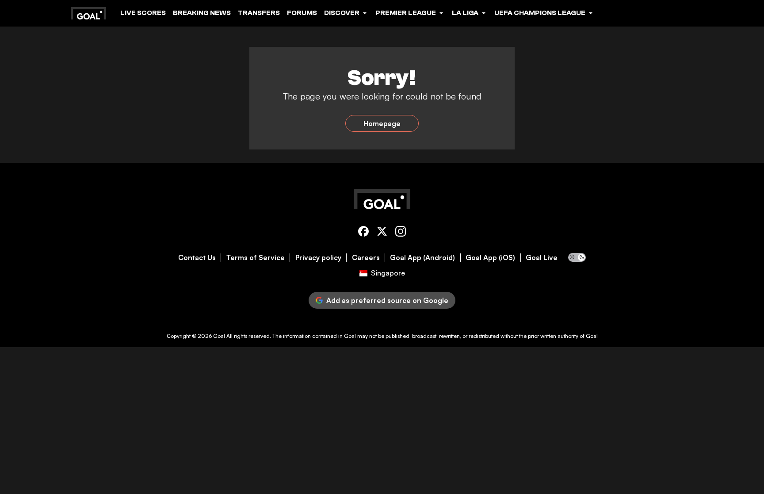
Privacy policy (318, 257)
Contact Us (197, 257)
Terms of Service (255, 257)
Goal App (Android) (422, 257)
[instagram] (400, 232)
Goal (219, 336)
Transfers (259, 13)
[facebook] (363, 232)
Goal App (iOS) (490, 257)
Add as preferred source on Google (387, 300)
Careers (366, 257)
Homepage (382, 123)
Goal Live (542, 257)
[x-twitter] (382, 232)
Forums (302, 13)
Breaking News (202, 13)
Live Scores (143, 13)
